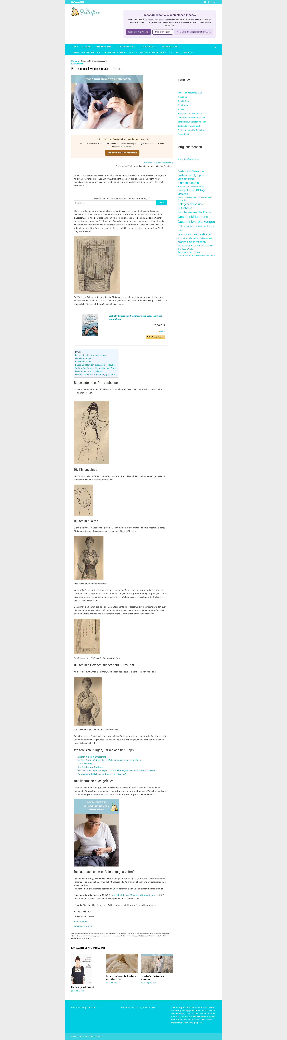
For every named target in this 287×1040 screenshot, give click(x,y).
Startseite (75, 61)
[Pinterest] (208, 2)
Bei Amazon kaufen (156, 337)
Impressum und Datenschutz (155, 52)
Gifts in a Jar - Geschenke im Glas (196, 228)
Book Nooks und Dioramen (191, 186)
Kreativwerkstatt (126, 47)
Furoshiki (182, 200)
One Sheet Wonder (186, 249)
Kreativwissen (148, 47)
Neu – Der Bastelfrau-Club (190, 93)
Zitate (212, 255)
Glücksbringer (185, 234)
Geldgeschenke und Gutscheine (190, 206)
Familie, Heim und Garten (85, 52)
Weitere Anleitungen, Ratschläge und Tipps (95, 368)
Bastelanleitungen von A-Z (83, 1007)
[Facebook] (202, 2)
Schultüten (183, 105)
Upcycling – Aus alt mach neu (191, 117)
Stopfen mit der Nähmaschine (92, 757)
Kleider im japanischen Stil (82, 987)
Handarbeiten (103, 47)
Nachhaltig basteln (202, 245)
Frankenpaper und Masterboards (198, 197)
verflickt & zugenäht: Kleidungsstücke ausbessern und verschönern (135, 317)
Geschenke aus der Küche (194, 212)
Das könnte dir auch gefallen (88, 371)
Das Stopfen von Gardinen (90, 767)
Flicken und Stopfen (83, 926)
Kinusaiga (182, 97)
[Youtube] (205, 2)
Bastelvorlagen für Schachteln (192, 130)
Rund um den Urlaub (189, 252)
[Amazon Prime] (162, 331)
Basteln (86, 47)
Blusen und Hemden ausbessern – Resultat (95, 365)
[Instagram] (211, 2)
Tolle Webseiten (202, 255)
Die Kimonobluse (83, 358)
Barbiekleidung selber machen (192, 122)
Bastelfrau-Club (184, 52)
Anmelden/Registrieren (188, 159)
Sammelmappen (185, 255)
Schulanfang (183, 101)
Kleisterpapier (205, 238)
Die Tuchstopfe (85, 763)
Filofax (181, 197)
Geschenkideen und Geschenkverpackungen (196, 219)
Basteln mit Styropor (190, 175)
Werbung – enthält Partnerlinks (158, 163)
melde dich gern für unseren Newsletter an (134, 895)
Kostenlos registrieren (138, 32)
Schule (181, 109)
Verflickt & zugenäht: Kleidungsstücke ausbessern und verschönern (110, 760)
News (131, 52)
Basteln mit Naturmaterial (190, 113)
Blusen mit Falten (83, 361)
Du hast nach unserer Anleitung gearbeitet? (95, 374)
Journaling (183, 238)
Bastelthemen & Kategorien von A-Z (138, 1007)
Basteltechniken (186, 178)
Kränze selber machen (192, 241)
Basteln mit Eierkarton (191, 171)
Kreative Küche (170, 47)
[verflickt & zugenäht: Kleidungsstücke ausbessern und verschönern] (90, 325)
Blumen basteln (188, 182)
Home (75, 47)
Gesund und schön (113, 52)
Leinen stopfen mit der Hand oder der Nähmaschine (121, 977)
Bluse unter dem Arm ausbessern (90, 355)
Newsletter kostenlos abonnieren (122, 153)
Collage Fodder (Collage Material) (192, 192)
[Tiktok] (214, 2)
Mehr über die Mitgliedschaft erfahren (194, 32)
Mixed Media (185, 245)
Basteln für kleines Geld (189, 126)
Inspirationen (202, 234)
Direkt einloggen (162, 32)
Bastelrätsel (183, 134)
